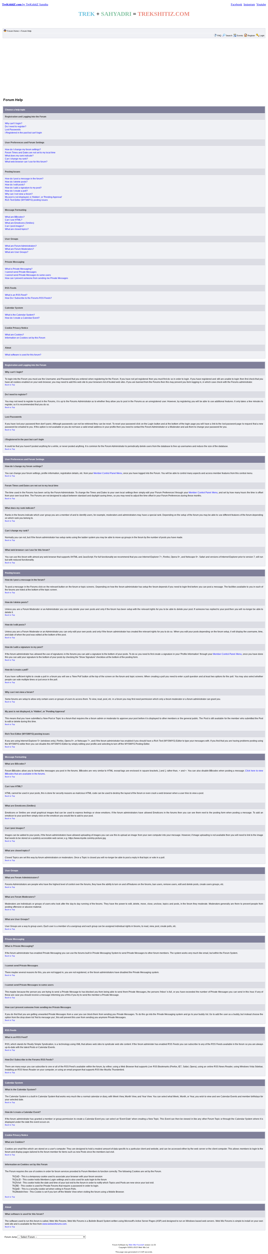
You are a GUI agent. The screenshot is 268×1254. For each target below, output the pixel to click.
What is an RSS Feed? (16, 295)
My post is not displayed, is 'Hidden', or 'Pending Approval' (33, 197)
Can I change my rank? (16, 159)
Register (251, 35)
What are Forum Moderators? (19, 249)
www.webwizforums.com (54, 1224)
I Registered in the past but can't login (23, 132)
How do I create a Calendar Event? (22, 318)
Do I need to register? (15, 126)
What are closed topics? (17, 229)
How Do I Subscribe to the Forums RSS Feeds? (28, 298)
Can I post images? (14, 226)
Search (229, 35)
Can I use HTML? (13, 220)
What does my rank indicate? (19, 155)
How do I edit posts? (15, 184)
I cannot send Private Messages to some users (28, 275)
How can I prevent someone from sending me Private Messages (36, 278)
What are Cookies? (14, 334)
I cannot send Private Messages (20, 272)
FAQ (219, 35)
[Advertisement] (134, 67)
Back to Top (10, 385)
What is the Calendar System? (20, 315)
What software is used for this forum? (23, 354)
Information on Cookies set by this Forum (25, 338)
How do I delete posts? (16, 181)
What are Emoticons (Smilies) (19, 223)
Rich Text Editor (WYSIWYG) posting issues (26, 200)
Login (262, 35)
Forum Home (13, 31)
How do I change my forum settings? (23, 149)
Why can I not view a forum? (19, 194)
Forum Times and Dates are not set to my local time (30, 152)
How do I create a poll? (16, 191)
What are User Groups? (16, 252)
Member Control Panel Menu (108, 473)
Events (240, 35)
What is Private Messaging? (18, 269)
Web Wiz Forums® (136, 1245)
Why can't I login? (13, 123)
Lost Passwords (13, 129)
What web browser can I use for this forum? (26, 161)
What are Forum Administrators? (21, 246)
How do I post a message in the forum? (24, 178)
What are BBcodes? (15, 217)
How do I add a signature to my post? (23, 187)
